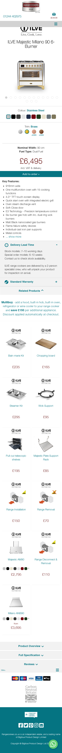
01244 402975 (12, 16)
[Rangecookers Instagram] (36, 726)
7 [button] (34, 98)
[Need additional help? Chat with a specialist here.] (53, 744)
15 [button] (36, 101)
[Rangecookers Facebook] (21, 726)
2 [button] (11, 98)
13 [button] (27, 101)
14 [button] (32, 101)
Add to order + (31, 174)
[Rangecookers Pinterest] (31, 726)
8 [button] (38, 98)
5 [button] (25, 98)
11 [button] (52, 98)
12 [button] (57, 98)
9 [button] (43, 98)
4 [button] (20, 98)
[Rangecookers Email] (41, 726)
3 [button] (15, 98)
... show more (13, 236)
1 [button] (6, 98)
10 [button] (48, 98)
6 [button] (29, 98)
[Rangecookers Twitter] (26, 726)
